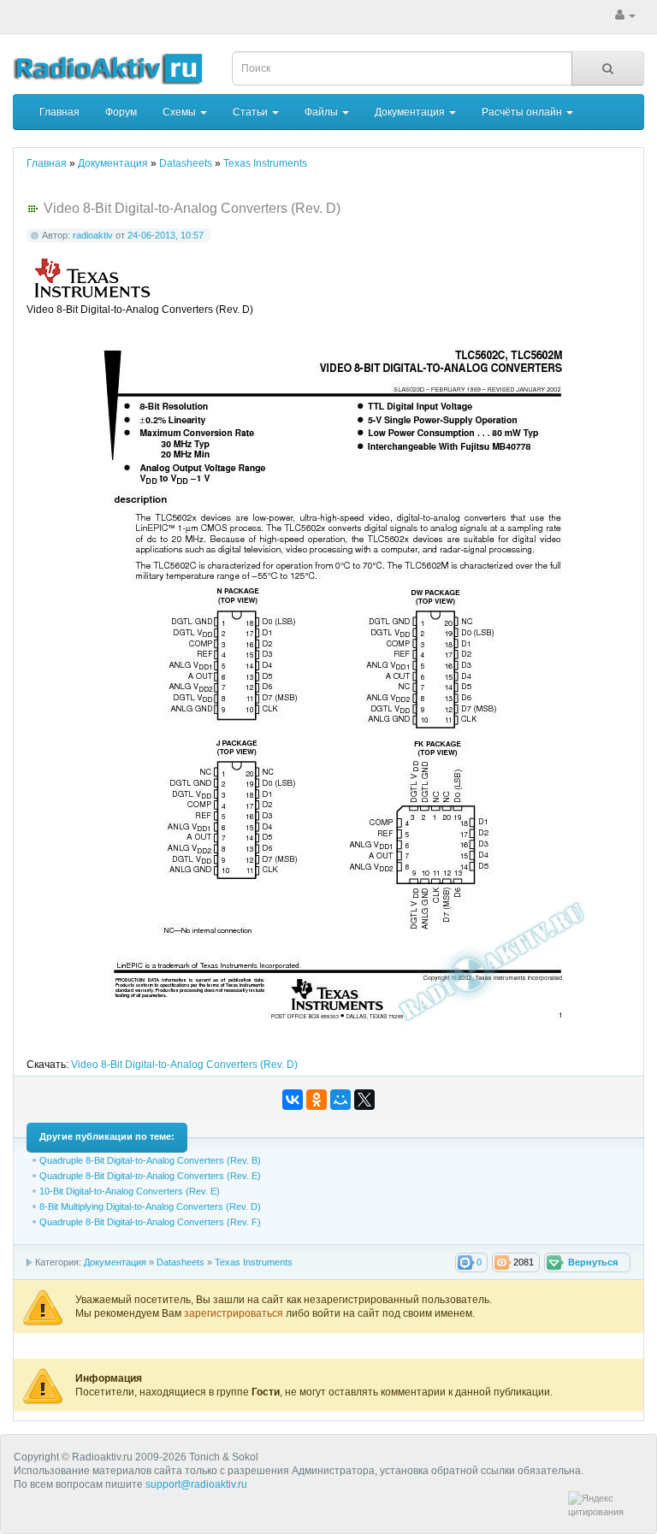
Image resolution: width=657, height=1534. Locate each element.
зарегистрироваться (235, 1313)
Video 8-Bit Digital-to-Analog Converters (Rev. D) (184, 1065)
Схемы (180, 112)
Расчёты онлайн (523, 112)
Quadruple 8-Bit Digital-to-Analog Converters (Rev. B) (150, 1160)
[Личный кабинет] (625, 15)
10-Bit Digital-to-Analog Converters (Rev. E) (129, 1191)
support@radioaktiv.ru (196, 1484)
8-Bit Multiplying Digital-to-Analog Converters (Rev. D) (150, 1206)
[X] (364, 1099)
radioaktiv (93, 235)
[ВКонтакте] (292, 1099)
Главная (59, 112)
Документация (411, 112)
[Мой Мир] (340, 1099)
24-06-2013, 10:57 (165, 235)
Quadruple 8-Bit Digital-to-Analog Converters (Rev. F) (150, 1222)
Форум (121, 112)
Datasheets (180, 1262)
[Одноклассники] (316, 1099)
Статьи (251, 112)
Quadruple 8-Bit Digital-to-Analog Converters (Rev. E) (150, 1176)
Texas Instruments (254, 1262)
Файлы (322, 112)
